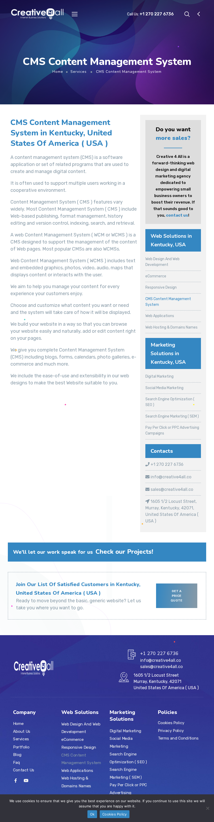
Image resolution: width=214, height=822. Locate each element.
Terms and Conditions (178, 738)
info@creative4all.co (170, 477)
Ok (92, 814)
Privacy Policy (171, 730)
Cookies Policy (171, 722)
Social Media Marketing (164, 388)
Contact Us (23, 770)
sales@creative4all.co (171, 489)
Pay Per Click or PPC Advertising (128, 789)
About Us (21, 731)
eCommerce (155, 276)
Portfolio (21, 746)
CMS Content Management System (81, 759)
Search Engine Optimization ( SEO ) (128, 758)
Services (78, 71)
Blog (17, 754)
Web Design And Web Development (80, 728)
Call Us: (150, 14)
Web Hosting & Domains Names (171, 327)
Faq (16, 762)
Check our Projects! (124, 551)
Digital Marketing (159, 376)
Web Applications (159, 316)
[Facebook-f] (15, 780)
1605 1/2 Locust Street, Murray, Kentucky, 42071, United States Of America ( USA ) (172, 511)
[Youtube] (26, 780)
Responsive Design (161, 287)
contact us (177, 215)
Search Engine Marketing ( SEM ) (172, 416)
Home (57, 71)
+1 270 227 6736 (166, 464)
